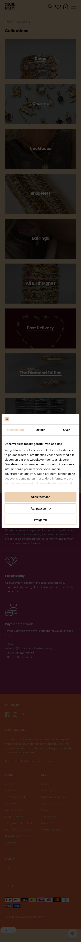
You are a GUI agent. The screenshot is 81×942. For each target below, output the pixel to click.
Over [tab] (66, 429)
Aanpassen (38, 508)
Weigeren (40, 520)
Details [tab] (40, 429)
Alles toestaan (40, 496)
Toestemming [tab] (14, 429)
